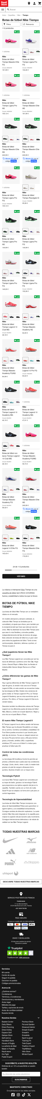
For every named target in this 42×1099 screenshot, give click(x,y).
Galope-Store (7, 1035)
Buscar (13, 9)
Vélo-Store (26, 1051)
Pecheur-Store (27, 1021)
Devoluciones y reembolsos (13, 999)
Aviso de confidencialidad (12, 1010)
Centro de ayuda (8, 975)
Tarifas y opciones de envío (12, 1007)
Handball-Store (8, 1040)
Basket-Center (7, 1021)
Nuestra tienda (7, 1013)
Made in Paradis (8, 1048)
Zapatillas (11, 15)
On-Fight (5, 1054)
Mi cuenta (6, 972)
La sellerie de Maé (9, 1046)
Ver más (21, 576)
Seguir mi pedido (8, 977)
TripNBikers (26, 1048)
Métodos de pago (9, 1005)
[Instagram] (18, 1095)
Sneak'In (25, 1032)
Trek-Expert (26, 1043)
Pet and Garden (28, 1024)
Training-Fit (26, 1040)
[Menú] (2, 9)
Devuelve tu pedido (21, 943)
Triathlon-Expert (28, 1046)
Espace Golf (7, 1032)
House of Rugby (8, 1043)
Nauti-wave (6, 1051)
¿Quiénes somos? (9, 991)
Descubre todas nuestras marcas (21, 881)
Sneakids (25, 1035)
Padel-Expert (7, 1056)
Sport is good (27, 1038)
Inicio (4, 15)
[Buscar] (8, 9)
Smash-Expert (27, 1029)
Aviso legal (6, 1002)
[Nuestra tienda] (29, 3)
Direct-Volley (7, 1029)
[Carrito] (40, 3)
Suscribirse (21, 1079)
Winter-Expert (27, 1054)
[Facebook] (13, 1095)
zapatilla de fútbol (9, 592)
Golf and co (6, 1038)
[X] (29, 1095)
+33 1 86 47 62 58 (21, 908)
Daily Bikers (6, 1024)
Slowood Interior (28, 1027)
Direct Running (8, 1027)
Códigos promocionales (11, 983)
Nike (18, 15)
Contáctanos (21, 901)
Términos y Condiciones (11, 996)
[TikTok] (24, 1095)
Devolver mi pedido (9, 980)
